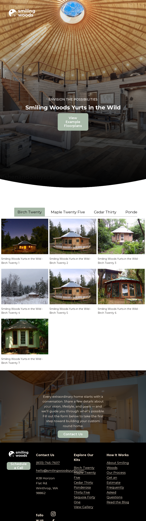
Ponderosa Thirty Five (82, 489)
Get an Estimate (114, 480)
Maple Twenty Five (68, 212)
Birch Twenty (29, 212)
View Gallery (83, 507)
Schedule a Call (19, 466)
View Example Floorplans (73, 122)
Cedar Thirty (105, 212)
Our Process (116, 472)
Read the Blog (118, 502)
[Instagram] (53, 513)
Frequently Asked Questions (115, 492)
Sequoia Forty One (84, 499)
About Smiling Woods (118, 465)
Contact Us (73, 434)
